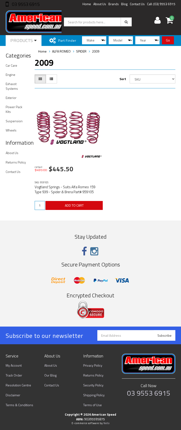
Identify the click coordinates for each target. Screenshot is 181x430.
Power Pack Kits (14, 109)
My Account (14, 365)
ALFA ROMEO (61, 51)
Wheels (11, 130)
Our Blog (50, 375)
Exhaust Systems (12, 86)
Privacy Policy (92, 365)
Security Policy (93, 385)
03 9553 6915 (25, 4)
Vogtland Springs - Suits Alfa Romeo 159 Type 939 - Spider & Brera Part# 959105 (65, 189)
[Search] (126, 21)
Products (22, 40)
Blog (124, 3)
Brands (113, 3)
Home (86, 3)
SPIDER (81, 51)
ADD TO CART (74, 205)
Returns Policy (16, 162)
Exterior (11, 97)
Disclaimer (13, 395)
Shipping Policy (94, 395)
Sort (122, 78)
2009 (95, 51)
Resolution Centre (18, 385)
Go (168, 40)
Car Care (11, 65)
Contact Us (137, 3)
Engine (10, 74)
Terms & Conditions (19, 404)
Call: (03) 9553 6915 (161, 3)
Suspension (14, 121)
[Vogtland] (92, 156)
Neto (106, 423)
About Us (99, 3)
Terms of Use (92, 404)
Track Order (14, 375)
